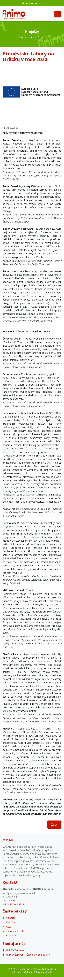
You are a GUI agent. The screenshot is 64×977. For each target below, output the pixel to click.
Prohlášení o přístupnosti (23, 972)
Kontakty (11, 935)
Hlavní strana (24, 37)
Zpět (54, 824)
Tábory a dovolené (16, 931)
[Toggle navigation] (57, 14)
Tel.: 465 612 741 (12, 900)
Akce (8, 926)
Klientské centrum (33, 3)
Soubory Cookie (45, 972)
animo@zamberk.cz (13, 904)
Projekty (42, 37)
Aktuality (10, 917)
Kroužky (10, 922)
